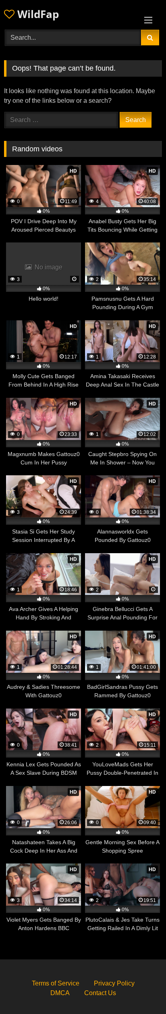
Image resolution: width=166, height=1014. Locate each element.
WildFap (37, 14)
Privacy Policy (114, 983)
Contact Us (100, 993)
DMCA (60, 993)
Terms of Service (55, 983)
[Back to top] (141, 990)
